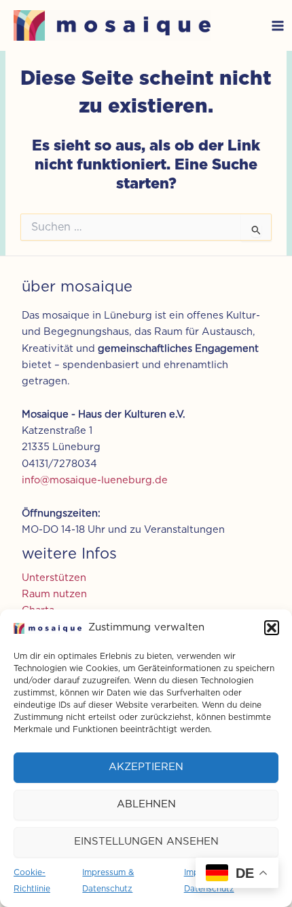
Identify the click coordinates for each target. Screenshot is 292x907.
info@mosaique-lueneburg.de (95, 480)
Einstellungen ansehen (146, 842)
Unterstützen (54, 578)
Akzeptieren (146, 767)
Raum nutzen (54, 594)
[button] (271, 627)
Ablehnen (146, 804)
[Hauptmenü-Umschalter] (277, 26)
